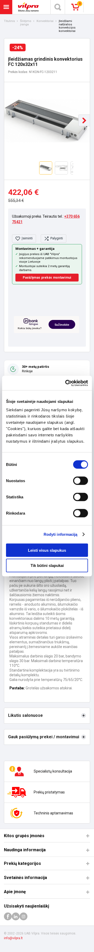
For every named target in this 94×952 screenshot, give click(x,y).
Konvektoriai (45, 21)
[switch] (80, 480)
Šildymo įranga (25, 23)
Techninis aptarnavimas (53, 813)
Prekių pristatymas (49, 792)
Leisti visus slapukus (47, 550)
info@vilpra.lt (13, 938)
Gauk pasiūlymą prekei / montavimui (43, 736)
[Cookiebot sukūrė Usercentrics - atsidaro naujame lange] (66, 383)
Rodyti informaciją (61, 534)
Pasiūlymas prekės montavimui (47, 277)
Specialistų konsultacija (53, 771)
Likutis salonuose (25, 715)
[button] (84, 120)
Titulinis (9, 21)
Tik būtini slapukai (47, 565)
